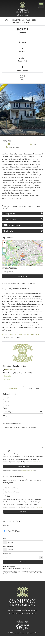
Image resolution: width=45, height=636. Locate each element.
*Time (5, 416)
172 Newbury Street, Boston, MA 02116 (22, 613)
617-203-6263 (23, 15)
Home (4, 334)
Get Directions (22, 276)
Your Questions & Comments (12, 424)
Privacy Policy (38, 461)
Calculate (23, 562)
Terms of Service (31, 470)
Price (4, 538)
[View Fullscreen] (4, 250)
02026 (37, 334)
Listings (10, 334)
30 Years (8, 531)
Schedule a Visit (33, 389)
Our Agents (7, 379)
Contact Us (7, 376)
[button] (3, 113)
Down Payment (8, 546)
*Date (5, 408)
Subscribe (23, 511)
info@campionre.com (16, 610)
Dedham (30, 334)
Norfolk (22, 334)
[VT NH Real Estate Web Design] (22, 627)
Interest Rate (7, 554)
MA (16, 334)
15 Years (17, 531)
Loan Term (6, 525)
